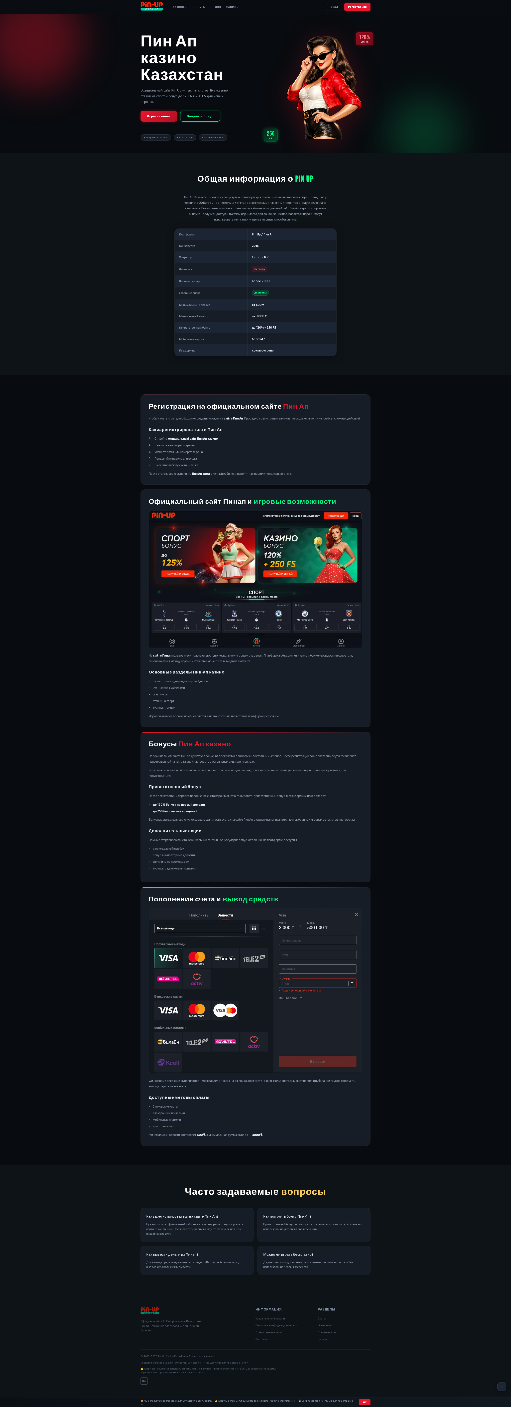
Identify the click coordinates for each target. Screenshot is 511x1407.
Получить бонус (200, 116)
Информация (226, 7)
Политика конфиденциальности (277, 1325)
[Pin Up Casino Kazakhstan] (152, 7)
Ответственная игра (269, 1332)
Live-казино (325, 1325)
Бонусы (201, 7)
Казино (179, 7)
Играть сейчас (159, 116)
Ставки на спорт (328, 1332)
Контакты (262, 1339)
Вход (334, 6)
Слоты (322, 1318)
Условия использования (271, 1318)
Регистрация (357, 6)
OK (365, 1402)
